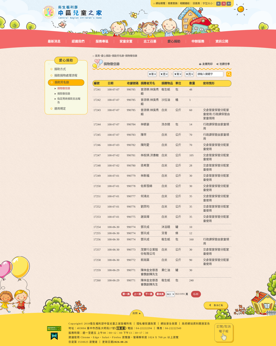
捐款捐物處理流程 (65, 75)
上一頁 (137, 294)
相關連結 (185, 3)
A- (218, 3)
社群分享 (225, 64)
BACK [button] (218, 305)
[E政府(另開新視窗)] (54, 336)
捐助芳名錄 (118, 55)
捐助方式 (60, 69)
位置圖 (121, 328)
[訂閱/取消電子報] (224, 332)
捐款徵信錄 (63, 93)
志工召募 (150, 41)
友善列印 (207, 64)
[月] (165, 74)
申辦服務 (198, 41)
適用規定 (60, 108)
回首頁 (196, 3)
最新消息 (54, 41)
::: (154, 3)
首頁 (97, 55)
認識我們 (78, 41)
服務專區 (102, 41)
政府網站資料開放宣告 (196, 323)
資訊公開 (221, 41)
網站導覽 (160, 3)
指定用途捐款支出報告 (68, 100)
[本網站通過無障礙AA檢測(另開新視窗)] (54, 328)
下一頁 (148, 294)
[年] (153, 74)
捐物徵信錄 (63, 88)
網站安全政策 (169, 323)
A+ (229, 3)
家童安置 (126, 41)
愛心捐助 (174, 41)
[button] (137, 313)
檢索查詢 (172, 3)
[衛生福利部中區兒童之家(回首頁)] (72, 12)
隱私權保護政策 (147, 323)
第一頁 (126, 294)
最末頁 (160, 294)
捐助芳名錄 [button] (62, 82)
